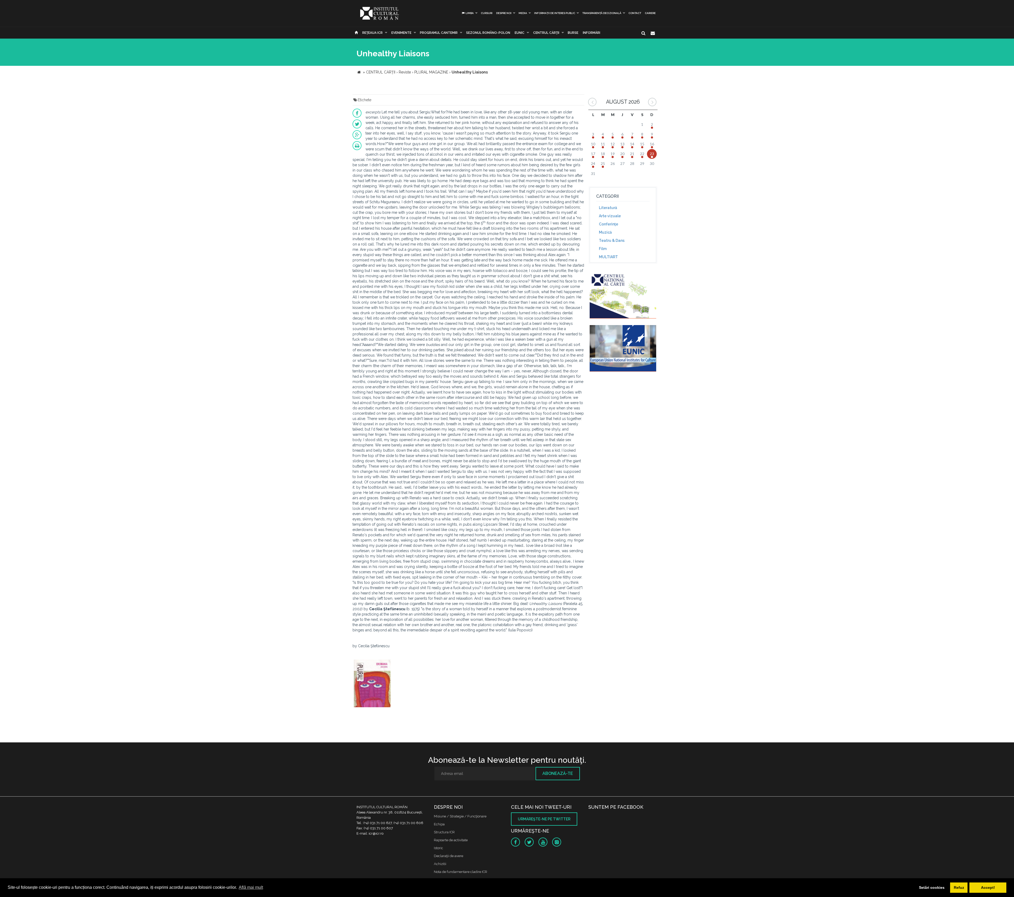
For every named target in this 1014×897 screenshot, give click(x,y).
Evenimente (401, 33)
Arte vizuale (610, 216)
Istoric (438, 848)
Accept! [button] (988, 887)
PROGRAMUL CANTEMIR (439, 33)
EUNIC (519, 33)
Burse (573, 33)
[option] (372, 684)
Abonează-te (557, 773)
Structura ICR (444, 832)
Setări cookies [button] (932, 887)
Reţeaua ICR (372, 33)
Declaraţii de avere (448, 856)
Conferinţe (608, 224)
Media (523, 13)
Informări (591, 33)
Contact (634, 13)
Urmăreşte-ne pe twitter (544, 819)
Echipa (439, 824)
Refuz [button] (959, 887)
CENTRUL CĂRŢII (546, 33)
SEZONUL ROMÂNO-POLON (488, 33)
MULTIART (608, 257)
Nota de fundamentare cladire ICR (460, 872)
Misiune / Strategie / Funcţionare (460, 816)
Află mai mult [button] (251, 887)
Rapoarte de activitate (451, 840)
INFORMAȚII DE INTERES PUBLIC (554, 13)
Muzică (605, 232)
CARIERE (650, 13)
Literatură (608, 208)
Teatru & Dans (612, 240)
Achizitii (440, 864)
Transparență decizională (601, 13)
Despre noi (503, 13)
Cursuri (486, 13)
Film (603, 249)
